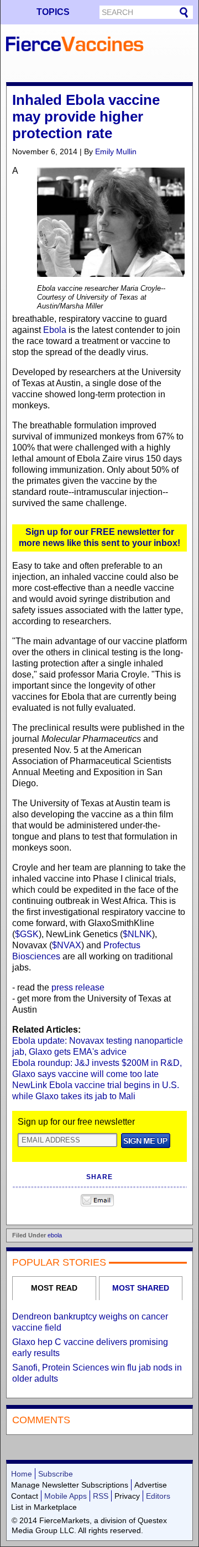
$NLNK (137, 934)
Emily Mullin (116, 151)
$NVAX (66, 945)
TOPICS (53, 12)
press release (77, 987)
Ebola (54, 330)
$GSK (27, 934)
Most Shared (140, 1287)
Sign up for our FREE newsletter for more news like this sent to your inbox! (99, 537)
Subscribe (55, 1473)
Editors (158, 1496)
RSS (100, 1496)
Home (21, 1473)
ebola (55, 1235)
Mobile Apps (65, 1496)
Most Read (54, 1287)
